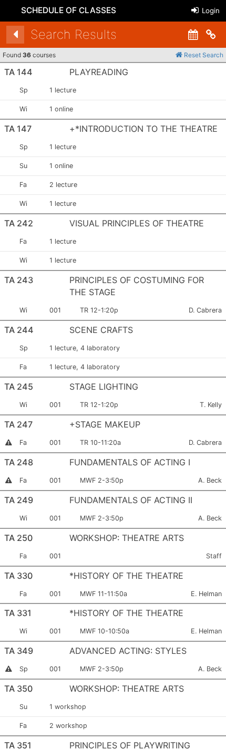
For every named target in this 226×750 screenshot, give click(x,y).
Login (210, 10)
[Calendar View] (193, 35)
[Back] (15, 35)
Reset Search (202, 55)
